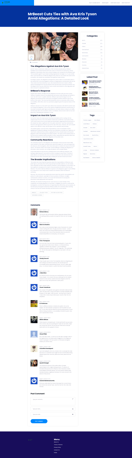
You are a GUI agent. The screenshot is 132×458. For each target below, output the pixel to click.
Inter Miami (97, 120)
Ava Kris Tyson (44, 192)
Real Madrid (86, 157)
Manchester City (87, 142)
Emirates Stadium (94, 150)
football (85, 131)
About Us (56, 442)
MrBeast (34, 192)
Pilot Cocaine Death (94, 2)
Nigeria (85, 153)
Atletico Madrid (96, 157)
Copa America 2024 (88, 138)
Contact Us (57, 450)
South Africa (95, 135)
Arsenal (85, 127)
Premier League (87, 120)
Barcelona (92, 153)
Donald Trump (87, 146)
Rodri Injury (105, 2)
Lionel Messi (86, 123)
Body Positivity (126, 2)
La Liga (85, 150)
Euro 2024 (92, 127)
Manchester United (95, 131)
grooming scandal (37, 195)
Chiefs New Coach (115, 2)
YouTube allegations (56, 192)
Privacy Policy (57, 447)
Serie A (95, 146)
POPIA (55, 452)
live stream (86, 135)
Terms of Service (58, 444)
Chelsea (95, 123)
